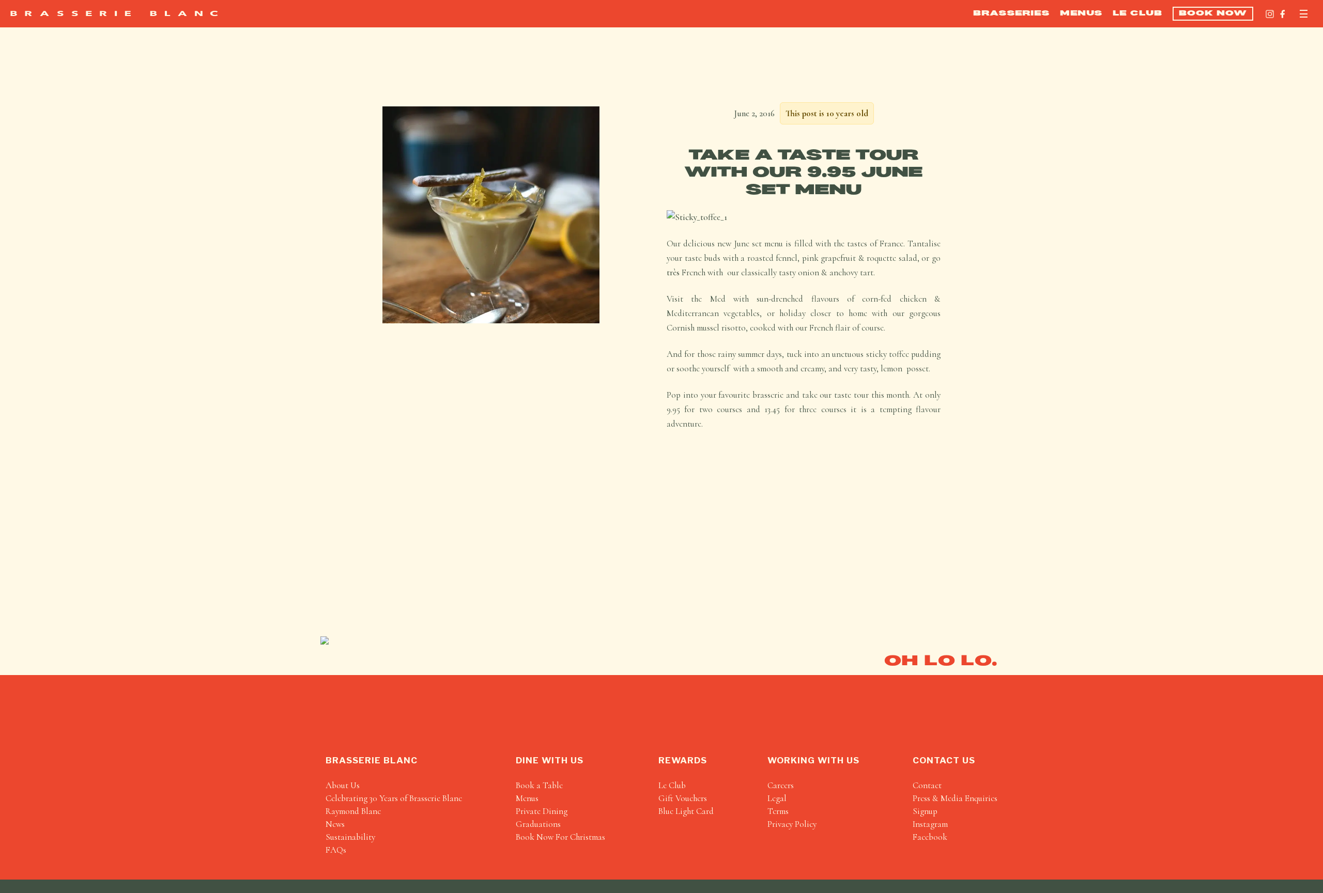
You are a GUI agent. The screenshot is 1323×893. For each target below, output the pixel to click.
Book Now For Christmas (560, 837)
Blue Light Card (686, 811)
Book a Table (539, 785)
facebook (930, 837)
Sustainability (350, 837)
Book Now (1213, 13)
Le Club (1137, 13)
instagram (930, 824)
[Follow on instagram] (1269, 14)
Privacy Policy (792, 824)
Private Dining (541, 811)
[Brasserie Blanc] (114, 13)
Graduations (538, 824)
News (335, 824)
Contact (927, 785)
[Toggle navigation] (1304, 13)
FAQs (336, 849)
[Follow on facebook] (1282, 14)
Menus (1081, 13)
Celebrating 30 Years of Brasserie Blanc (394, 798)
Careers (780, 785)
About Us (343, 785)
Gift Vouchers (682, 798)
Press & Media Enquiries (955, 798)
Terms (778, 811)
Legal (777, 798)
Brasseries (1011, 13)
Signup (925, 811)
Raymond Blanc (353, 811)
